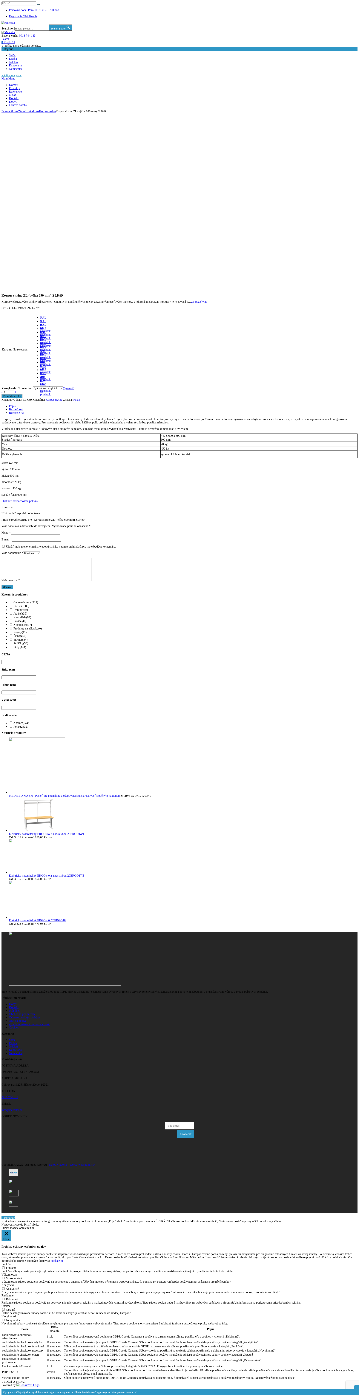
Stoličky (20, 643)
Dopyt (12, 101)
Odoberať (185, 1134)
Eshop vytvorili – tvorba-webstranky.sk (72, 1164)
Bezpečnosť (16, 409)
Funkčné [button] (6, 1264)
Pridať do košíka (12, 396)
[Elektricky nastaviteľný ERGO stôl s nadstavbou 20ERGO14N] (37, 830)
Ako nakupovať (18, 1020)
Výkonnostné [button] (9, 1274)
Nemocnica (15, 68)
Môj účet (14, 1010)
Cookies (14, 1027)
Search (5, 38)
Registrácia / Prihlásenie (23, 16)
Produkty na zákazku (27, 628)
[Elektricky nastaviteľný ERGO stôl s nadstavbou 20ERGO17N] (37, 872)
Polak (76, 399)
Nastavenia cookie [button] (12, 1224)
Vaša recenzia (10, 580)
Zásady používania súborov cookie (29, 1024)
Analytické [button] (7, 1285)
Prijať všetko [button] (31, 1224)
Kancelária (15, 65)
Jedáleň (13, 62)
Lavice (19, 621)
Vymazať (68, 388)
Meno (6, 532)
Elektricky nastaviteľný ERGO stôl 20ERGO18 (37, 920)
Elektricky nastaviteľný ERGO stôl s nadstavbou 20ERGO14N (46, 834)
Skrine (14, 111)
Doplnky (21, 609)
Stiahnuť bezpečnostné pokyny (19, 501)
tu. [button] (33, 1227)
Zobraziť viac (199, 301)
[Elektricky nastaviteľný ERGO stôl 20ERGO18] (37, 917)
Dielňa (13, 58)
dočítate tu (57, 1260)
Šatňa (12, 55)
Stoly (19, 647)
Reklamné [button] (7, 1295)
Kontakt (14, 98)
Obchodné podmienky (22, 1014)
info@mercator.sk (11, 1110)
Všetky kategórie (11, 75)
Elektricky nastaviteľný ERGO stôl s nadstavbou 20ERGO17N (46, 875)
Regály (20, 632)
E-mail (6, 539)
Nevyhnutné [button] (8, 1316)
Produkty (14, 88)
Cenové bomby (18, 105)
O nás (12, 94)
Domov (13, 84)
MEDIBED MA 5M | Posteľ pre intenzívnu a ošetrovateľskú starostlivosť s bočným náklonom (65, 795)
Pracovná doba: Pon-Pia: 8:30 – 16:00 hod (34, 10)
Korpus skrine (47, 111)
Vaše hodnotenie (12, 552)
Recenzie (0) (16, 412)
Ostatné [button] (5, 1305)
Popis (12, 406)
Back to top (8, 1217)
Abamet (21, 722)
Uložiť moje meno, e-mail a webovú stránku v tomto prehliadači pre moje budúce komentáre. (61, 546)
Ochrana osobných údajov (24, 1017)
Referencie (15, 91)
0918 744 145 (27, 35)
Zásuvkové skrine (28, 111)
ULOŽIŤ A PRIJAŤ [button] (13, 1381)
